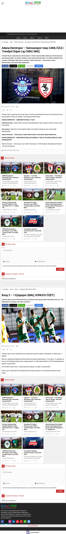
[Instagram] (9, 521)
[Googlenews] (28, 521)
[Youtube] (17, 521)
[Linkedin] (13, 521)
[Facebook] (2, 521)
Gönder (23, 66)
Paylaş (6, 66)
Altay (11, 42)
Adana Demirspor (8, 150)
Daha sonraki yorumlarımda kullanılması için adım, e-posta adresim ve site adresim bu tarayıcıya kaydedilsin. (30, 265)
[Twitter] (6, 521)
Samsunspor (16, 150)
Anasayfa (5, 42)
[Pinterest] (21, 521)
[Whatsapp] (25, 521)
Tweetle (14, 66)
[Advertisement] (33, 20)
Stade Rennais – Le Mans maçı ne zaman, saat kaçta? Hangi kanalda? (25, 34)
